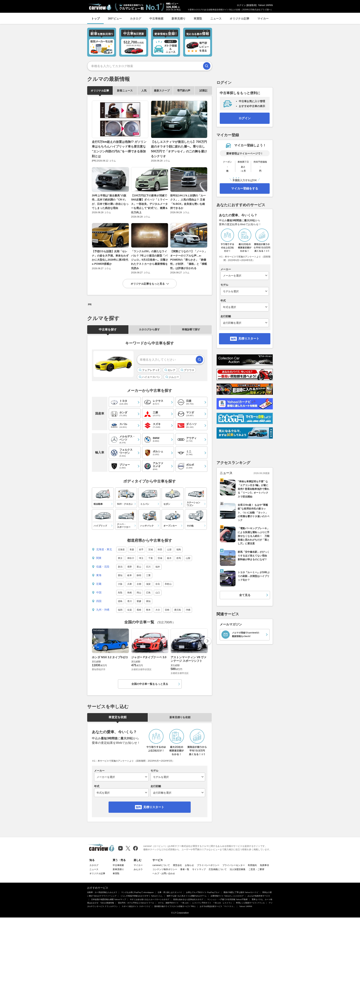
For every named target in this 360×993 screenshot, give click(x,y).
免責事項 (264, 865)
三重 (148, 575)
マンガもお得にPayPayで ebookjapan (137, 892)
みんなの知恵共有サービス (259, 896)
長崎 (139, 610)
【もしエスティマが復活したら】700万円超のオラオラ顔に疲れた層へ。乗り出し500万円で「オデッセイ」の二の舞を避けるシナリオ (179, 149)
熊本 (148, 610)
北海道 (121, 549)
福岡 (120, 610)
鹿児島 (177, 610)
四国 (98, 601)
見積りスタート (153, 807)
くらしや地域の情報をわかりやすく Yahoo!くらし (141, 896)
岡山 (139, 592)
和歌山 (168, 584)
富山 (139, 566)
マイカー (263, 18)
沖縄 (188, 610)
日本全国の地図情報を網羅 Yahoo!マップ (108, 899)
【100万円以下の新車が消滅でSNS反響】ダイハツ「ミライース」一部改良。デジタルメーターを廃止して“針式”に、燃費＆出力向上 (149, 204)
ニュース (216, 18)
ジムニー (174, 376)
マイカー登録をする (244, 188)
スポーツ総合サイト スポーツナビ (136, 906)
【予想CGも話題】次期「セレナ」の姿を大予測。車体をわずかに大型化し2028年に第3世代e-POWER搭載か (110, 257)
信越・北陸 (102, 566)
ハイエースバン (151, 376)
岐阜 (129, 575)
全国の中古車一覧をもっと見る (149, 683)
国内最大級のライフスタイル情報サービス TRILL (175, 906)
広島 (148, 592)
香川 (129, 601)
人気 (144, 90)
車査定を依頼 (118, 717)
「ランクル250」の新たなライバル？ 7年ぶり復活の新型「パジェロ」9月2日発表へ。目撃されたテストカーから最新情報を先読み (149, 260)
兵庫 (129, 584)
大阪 (120, 584)
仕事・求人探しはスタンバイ (170, 892)
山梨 (188, 558)
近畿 (98, 583)
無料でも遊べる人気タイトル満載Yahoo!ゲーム (187, 896)
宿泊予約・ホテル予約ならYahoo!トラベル (136, 903)
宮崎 (167, 610)
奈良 (157, 584)
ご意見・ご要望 (256, 869)
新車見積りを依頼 (180, 717)
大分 (157, 610)
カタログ (135, 18)
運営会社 (177, 865)
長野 (129, 566)
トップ (95, 18)
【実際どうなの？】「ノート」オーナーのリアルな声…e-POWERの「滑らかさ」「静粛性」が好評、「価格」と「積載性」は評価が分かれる (188, 260)
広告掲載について (218, 869)
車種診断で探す (191, 329)
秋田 (160, 549)
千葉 (150, 558)
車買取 (198, 18)
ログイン (241, 5)
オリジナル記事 (239, 18)
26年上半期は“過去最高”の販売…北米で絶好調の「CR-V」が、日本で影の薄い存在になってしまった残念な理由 (110, 201)
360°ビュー (115, 18)
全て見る (244, 595)
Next (207, 641)
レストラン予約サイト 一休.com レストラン (212, 903)
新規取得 (251, 5)
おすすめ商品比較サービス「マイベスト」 (217, 906)
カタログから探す (149, 329)
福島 (178, 549)
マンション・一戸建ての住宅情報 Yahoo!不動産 (227, 899)
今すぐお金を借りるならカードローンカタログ (149, 899)
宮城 (150, 549)
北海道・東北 (104, 549)
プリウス (189, 370)
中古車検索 (156, 18)
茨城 (160, 558)
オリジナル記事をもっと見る (148, 283)
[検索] (206, 66)
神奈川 (130, 558)
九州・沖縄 (102, 609)
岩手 (141, 549)
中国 (98, 592)
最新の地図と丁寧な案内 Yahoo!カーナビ (241, 892)
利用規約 (252, 865)
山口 (157, 592)
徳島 (120, 601)
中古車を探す (108, 329)
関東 (98, 558)
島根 (129, 592)
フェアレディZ (150, 370)
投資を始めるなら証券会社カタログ (188, 899)
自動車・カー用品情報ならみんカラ (102, 892)
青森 (132, 549)
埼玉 (141, 558)
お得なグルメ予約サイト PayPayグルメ (203, 892)
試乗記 (203, 90)
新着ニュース (125, 90)
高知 (148, 601)
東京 (120, 558)
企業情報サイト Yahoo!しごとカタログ (227, 896)
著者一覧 (184, 869)
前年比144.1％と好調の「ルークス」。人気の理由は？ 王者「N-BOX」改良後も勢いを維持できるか (188, 201)
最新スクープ (162, 90)
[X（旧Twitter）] (128, 848)
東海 (98, 575)
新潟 (120, 566)
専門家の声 (183, 90)
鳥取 (120, 592)
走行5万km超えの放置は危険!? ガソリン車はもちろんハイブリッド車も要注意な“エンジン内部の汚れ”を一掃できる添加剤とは (119, 149)
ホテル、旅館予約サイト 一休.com (173, 903)
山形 (169, 549)
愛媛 (139, 601)
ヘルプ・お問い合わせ (163, 873)
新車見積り (179, 18)
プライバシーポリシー (208, 865)
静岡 (139, 575)
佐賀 (129, 610)
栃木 (169, 558)
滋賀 (148, 584)
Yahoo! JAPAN (265, 5)
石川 (148, 566)
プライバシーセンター (233, 865)
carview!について (161, 865)
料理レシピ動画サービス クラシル (250, 903)
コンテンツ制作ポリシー (164, 869)
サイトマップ (199, 869)
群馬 (178, 558)
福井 (157, 566)
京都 (139, 584)
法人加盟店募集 (237, 869)
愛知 (120, 575)
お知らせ (189, 865)
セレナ (172, 370)
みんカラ (138, 869)
